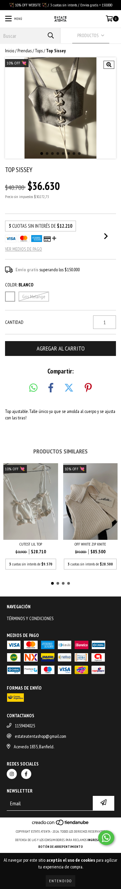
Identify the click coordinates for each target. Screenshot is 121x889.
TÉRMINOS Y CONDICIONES (30, 618)
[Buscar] (50, 35)
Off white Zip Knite (90, 544)
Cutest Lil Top (30, 544)
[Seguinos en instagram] (12, 774)
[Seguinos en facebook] (26, 774)
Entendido (60, 880)
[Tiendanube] (60, 825)
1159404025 (25, 726)
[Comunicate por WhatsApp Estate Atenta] (106, 837)
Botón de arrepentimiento (60, 846)
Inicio (9, 51)
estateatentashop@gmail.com (40, 736)
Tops (39, 51)
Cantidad (14, 322)
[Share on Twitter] (69, 388)
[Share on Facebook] (51, 388)
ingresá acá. (96, 840)
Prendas (24, 51)
